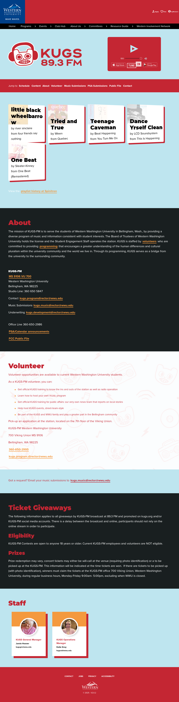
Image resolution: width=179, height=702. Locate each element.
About (45, 86)
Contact (127, 86)
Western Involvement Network (153, 26)
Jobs (80, 676)
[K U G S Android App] (150, 64)
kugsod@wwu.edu (64, 650)
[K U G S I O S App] (119, 64)
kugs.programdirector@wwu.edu (41, 298)
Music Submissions (75, 86)
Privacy (92, 676)
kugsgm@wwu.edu (23, 647)
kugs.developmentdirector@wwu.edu (50, 312)
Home (12, 26)
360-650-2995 (19, 449)
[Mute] (145, 58)
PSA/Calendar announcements (29, 331)
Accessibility (107, 676)
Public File (115, 86)
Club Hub (60, 26)
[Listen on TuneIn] (134, 64)
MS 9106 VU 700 (20, 276)
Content (36, 86)
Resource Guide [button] (119, 26)
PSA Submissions (97, 86)
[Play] (134, 48)
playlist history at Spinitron (39, 191)
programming (49, 246)
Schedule (24, 86)
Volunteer (56, 86)
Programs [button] (26, 26)
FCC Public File (19, 338)
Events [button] (43, 26)
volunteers (149, 241)
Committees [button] (95, 26)
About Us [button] (75, 26)
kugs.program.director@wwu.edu (31, 456)
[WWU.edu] (12, 12)
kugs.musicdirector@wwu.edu (53, 305)
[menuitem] (12, 26)
